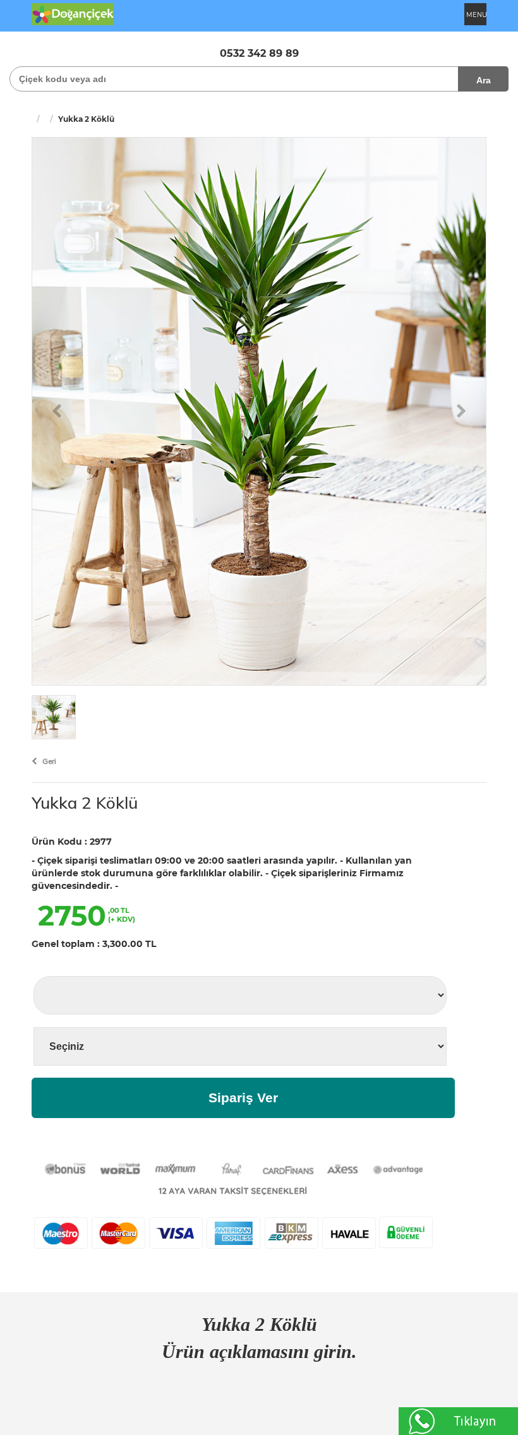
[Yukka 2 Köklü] (259, 410)
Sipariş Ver (243, 1097)
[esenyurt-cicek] (73, 13)
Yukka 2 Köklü (85, 802)
